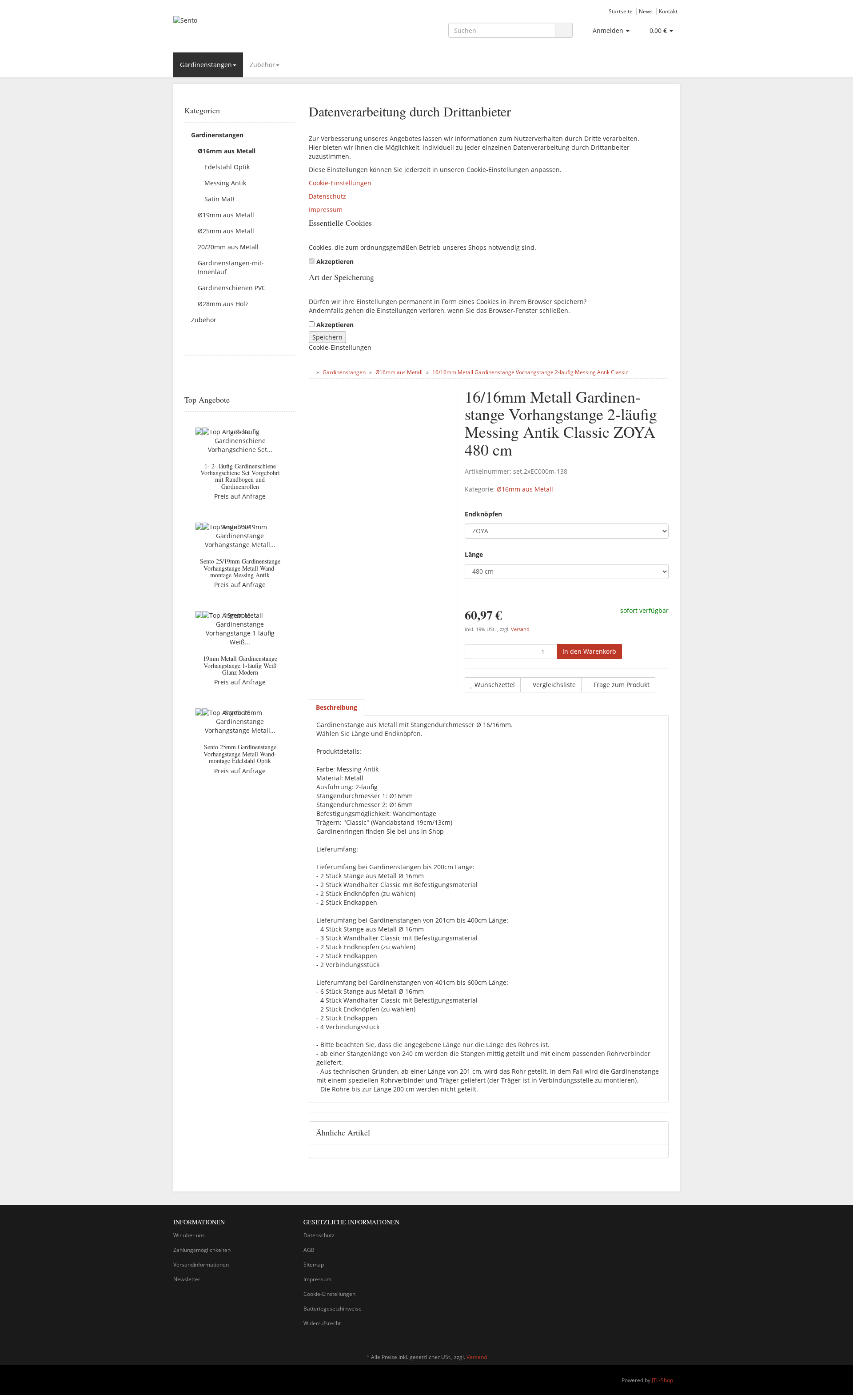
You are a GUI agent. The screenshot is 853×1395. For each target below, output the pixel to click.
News (646, 11)
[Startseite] (311, 372)
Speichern (327, 337)
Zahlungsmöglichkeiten (202, 1250)
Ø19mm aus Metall (226, 215)
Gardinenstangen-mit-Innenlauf (231, 267)
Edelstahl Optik (227, 167)
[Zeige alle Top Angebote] (292, 400)
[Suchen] (564, 30)
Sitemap (313, 1264)
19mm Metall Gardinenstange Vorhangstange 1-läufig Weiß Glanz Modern (240, 665)
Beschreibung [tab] (336, 707)
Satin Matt (219, 199)
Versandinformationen (201, 1264)
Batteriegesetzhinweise (332, 1308)
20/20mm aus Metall (228, 247)
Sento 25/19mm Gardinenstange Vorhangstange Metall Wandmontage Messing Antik (240, 568)
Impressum (326, 209)
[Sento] (253, 29)
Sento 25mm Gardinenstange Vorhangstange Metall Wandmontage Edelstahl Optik (239, 754)
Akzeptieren (335, 261)
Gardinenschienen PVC (232, 288)
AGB (309, 1250)
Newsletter (186, 1279)
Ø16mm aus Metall (525, 489)
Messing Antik (225, 183)
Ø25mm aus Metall (226, 231)
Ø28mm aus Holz (223, 304)
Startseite (621, 11)
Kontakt (668, 11)
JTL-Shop (662, 1380)
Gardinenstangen (206, 64)
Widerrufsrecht (322, 1323)
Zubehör (262, 64)
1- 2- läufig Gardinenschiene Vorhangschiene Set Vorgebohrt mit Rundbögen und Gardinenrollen (240, 476)
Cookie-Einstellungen (340, 183)
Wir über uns (189, 1235)
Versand (520, 629)
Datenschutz (327, 196)
